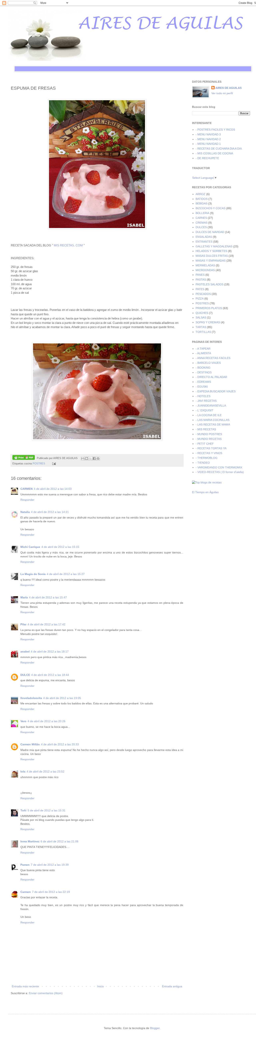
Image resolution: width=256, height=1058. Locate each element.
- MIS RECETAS (206, 429)
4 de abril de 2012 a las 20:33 (60, 744)
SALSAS (201, 317)
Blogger (155, 1028)
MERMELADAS (205, 265)
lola (22, 771)
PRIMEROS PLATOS (209, 308)
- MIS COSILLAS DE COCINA (214, 153)
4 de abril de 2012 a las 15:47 (48, 597)
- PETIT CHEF (205, 443)
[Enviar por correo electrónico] (83, 458)
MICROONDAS (205, 270)
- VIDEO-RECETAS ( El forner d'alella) (220, 472)
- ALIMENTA (203, 353)
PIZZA (200, 298)
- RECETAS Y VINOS (209, 453)
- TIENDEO (203, 462)
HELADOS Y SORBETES (211, 251)
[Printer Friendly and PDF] (23, 458)
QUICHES (202, 312)
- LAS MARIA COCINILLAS (212, 419)
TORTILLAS (203, 331)
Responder (27, 499)
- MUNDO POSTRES (209, 434)
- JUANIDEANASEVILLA (211, 405)
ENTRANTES (204, 241)
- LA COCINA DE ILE (209, 415)
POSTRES (39, 463)
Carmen (25, 891)
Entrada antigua (172, 986)
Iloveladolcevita (31, 698)
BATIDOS (202, 198)
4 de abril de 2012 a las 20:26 (46, 721)
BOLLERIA (202, 213)
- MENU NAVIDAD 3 (208, 134)
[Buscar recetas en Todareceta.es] (207, 482)
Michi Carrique (30, 546)
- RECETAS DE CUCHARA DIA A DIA (219, 148)
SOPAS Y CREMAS (208, 322)
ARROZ (200, 194)
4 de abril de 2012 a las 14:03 (53, 488)
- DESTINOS (204, 372)
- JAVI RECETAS (206, 400)
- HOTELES (203, 396)
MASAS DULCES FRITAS (212, 255)
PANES (200, 274)
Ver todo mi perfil (222, 93)
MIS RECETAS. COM (68, 245)
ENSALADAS (204, 236)
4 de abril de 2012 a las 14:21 (50, 512)
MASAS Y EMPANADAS (211, 260)
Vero (23, 721)
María (24, 597)
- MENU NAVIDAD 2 (208, 139)
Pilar (23, 624)
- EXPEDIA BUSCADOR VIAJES (216, 391)
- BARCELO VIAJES (208, 362)
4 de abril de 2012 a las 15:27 (66, 574)
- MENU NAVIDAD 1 (208, 143)
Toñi (23, 810)
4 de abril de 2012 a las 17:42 (46, 624)
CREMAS (201, 222)
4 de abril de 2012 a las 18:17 (50, 651)
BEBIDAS (201, 203)
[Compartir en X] (90, 458)
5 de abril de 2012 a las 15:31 (46, 810)
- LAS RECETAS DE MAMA (213, 424)
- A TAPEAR (203, 348)
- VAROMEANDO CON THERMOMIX (219, 467)
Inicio (100, 986)
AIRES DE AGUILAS (228, 87)
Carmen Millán (30, 744)
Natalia (25, 512)
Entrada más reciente (25, 986)
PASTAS (201, 279)
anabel (25, 651)
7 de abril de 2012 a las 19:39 (50, 864)
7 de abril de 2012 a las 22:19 (51, 891)
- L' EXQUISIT (204, 410)
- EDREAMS (203, 381)
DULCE (25, 674)
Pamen (25, 864)
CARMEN (26, 488)
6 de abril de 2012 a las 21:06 (59, 841)
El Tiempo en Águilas (205, 492)
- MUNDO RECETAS (209, 438)
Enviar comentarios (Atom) (46, 993)
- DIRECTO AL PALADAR (211, 377)
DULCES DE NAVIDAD (210, 232)
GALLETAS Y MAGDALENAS (214, 246)
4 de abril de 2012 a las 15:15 (60, 546)
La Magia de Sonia (33, 574)
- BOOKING (203, 367)
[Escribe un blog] (87, 458)
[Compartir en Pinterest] (98, 458)
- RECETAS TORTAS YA (211, 448)
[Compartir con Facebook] (94, 458)
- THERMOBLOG (206, 457)
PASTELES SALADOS (209, 284)
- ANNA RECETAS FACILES (213, 358)
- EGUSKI (202, 386)
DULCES (201, 227)
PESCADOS (203, 293)
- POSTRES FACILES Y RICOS (215, 129)
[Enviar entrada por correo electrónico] (53, 463)
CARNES (201, 217)
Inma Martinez (29, 841)
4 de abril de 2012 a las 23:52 (45, 771)
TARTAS (201, 327)
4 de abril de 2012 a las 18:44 (50, 674)
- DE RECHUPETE (207, 158)
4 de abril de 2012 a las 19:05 (62, 698)
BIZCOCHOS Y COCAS (210, 208)
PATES (200, 289)
